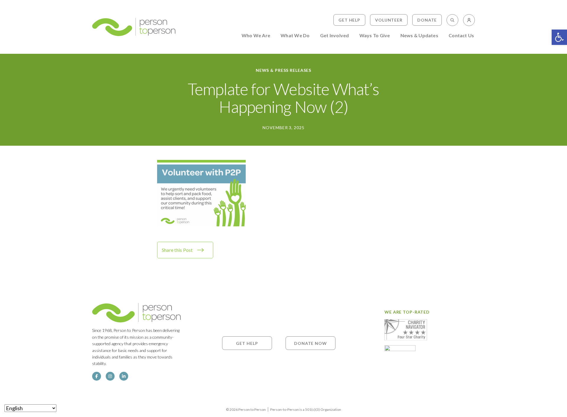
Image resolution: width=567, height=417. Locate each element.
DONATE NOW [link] (310, 342)
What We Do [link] (295, 35)
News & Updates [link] (419, 35)
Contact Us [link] (461, 35)
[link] (559, 37)
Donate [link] (427, 19)
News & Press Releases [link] (283, 70)
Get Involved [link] (334, 35)
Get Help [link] (349, 19)
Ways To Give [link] (374, 35)
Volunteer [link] (389, 19)
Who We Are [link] (256, 35)
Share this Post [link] (177, 250)
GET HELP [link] (247, 342)
